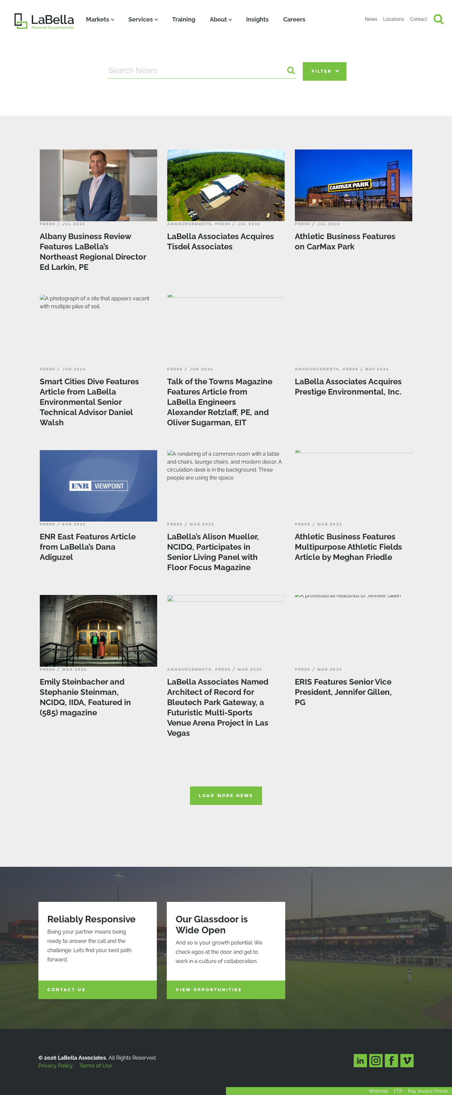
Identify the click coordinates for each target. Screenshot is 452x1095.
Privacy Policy (55, 1066)
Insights (257, 19)
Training (183, 19)
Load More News (226, 795)
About (218, 19)
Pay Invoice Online (428, 1091)
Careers (294, 19)
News (371, 19)
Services (140, 19)
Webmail (378, 1091)
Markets (97, 19)
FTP (398, 1091)
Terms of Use (95, 1066)
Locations (393, 19)
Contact (418, 19)
